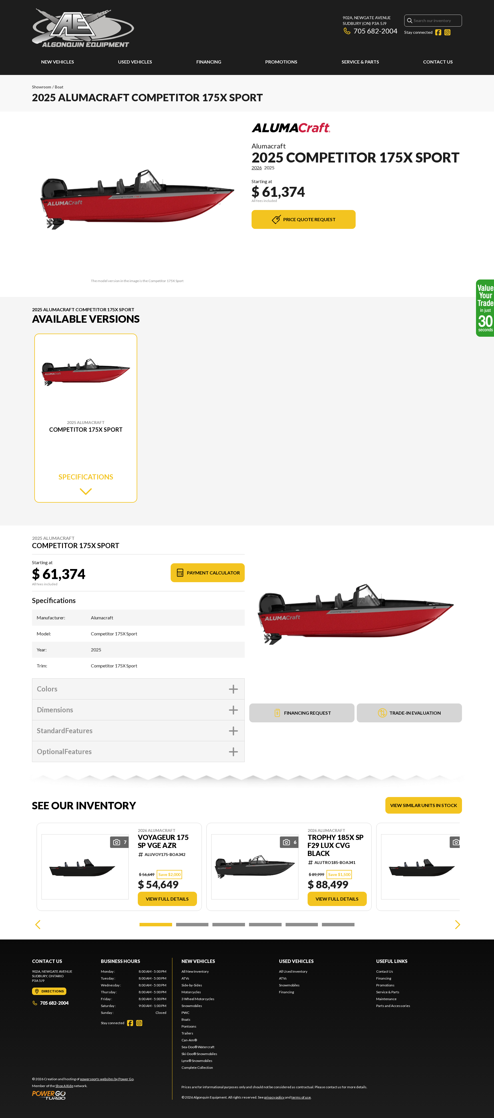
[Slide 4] (265, 924)
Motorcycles (191, 992)
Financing (208, 61)
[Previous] (37, 924)
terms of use (301, 1097)
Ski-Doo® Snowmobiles (199, 1054)
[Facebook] (438, 32)
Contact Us (438, 61)
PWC (185, 1012)
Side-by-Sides (192, 985)
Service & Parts (360, 61)
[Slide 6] (338, 924)
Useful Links (391, 961)
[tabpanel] (133, 992)
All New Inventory (195, 971)
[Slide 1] (156, 924)
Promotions (281, 61)
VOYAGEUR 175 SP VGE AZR (163, 841)
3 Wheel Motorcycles (198, 999)
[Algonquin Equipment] (83, 27)
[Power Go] (83, 1095)
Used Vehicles (135, 61)
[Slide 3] (228, 924)
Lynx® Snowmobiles (197, 1060)
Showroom (41, 86)
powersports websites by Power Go (107, 1079)
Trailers (187, 1033)
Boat (59, 86)
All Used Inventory (293, 971)
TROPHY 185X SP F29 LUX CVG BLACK (336, 845)
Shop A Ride (64, 1086)
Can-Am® (189, 1040)
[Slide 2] (192, 924)
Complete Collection (197, 1067)
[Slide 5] (302, 924)
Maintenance (386, 999)
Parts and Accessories (393, 1006)
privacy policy (274, 1097)
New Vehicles (57, 61)
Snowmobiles (192, 1006)
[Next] (456, 924)
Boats (186, 1019)
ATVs (185, 978)
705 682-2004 (375, 31)
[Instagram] (447, 32)
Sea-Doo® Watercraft (198, 1047)
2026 (257, 167)
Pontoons (189, 1026)
